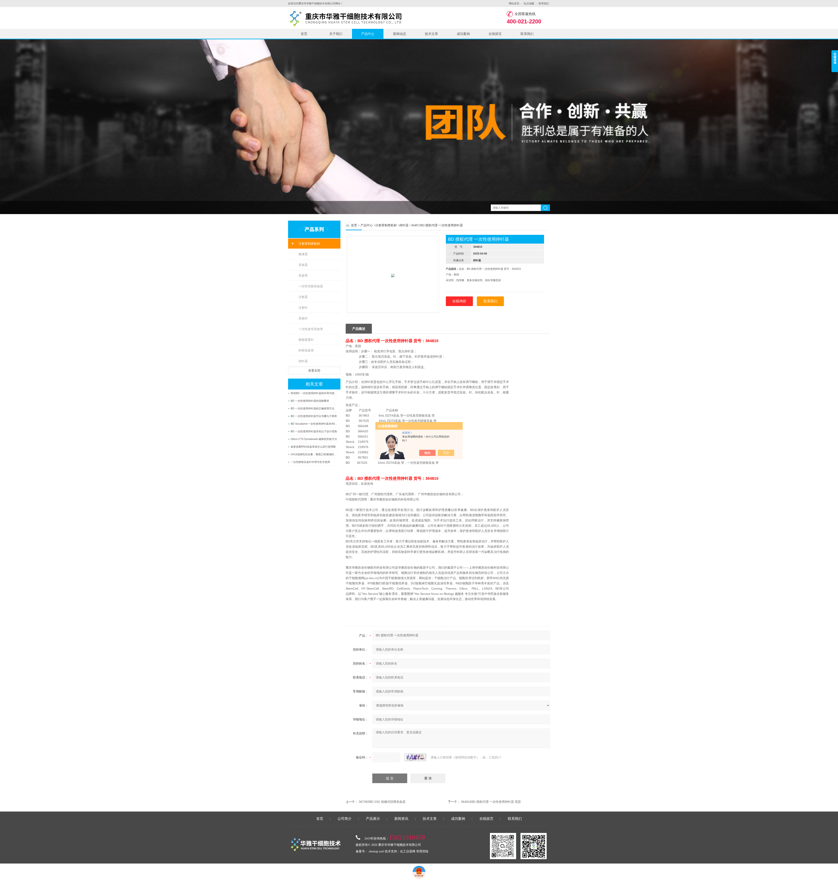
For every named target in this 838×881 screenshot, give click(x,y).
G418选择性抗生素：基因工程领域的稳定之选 (314, 454)
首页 (304, 34)
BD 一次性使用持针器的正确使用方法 (312, 408)
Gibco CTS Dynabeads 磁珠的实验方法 (314, 439)
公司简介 (345, 818)
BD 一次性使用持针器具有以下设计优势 (314, 431)
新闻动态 (399, 34)
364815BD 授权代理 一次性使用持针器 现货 (491, 801)
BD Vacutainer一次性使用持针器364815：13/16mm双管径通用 (314, 423)
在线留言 (495, 34)
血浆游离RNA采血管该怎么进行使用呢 (313, 446)
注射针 (303, 307)
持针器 (303, 361)
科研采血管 (306, 350)
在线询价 (459, 301)
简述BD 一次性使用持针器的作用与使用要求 (314, 393)
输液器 (303, 254)
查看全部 (314, 370)
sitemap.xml (376, 851)
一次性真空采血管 (311, 329)
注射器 (303, 297)
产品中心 (367, 34)
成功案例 (463, 34)
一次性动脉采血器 (311, 286)
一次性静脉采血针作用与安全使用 (310, 462)
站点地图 (529, 3)
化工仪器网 (407, 851)
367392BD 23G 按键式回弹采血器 (382, 801)
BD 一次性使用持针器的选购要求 (310, 400)
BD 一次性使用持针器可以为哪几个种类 (314, 416)
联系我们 (544, 3)
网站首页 (514, 3)
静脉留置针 (306, 339)
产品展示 (373, 818)
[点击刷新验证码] (415, 757)
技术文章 (431, 34)
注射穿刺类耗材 (309, 243)
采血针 (303, 318)
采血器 (303, 265)
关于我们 (335, 34)
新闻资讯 (401, 818)
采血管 (303, 275)
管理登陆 (422, 851)
